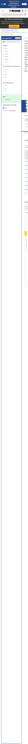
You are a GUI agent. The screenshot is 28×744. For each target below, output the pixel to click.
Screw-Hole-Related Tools (7, 31)
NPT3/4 (6, 59)
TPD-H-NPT (7, 99)
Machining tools (14, 29)
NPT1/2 (6, 51)
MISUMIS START (5, 29)
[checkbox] (11, 49)
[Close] (25, 19)
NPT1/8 (6, 56)
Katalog (25, 131)
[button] (24, 4)
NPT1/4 (6, 54)
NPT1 (6, 48)
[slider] (27, 212)
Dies (16, 31)
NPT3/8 (6, 62)
